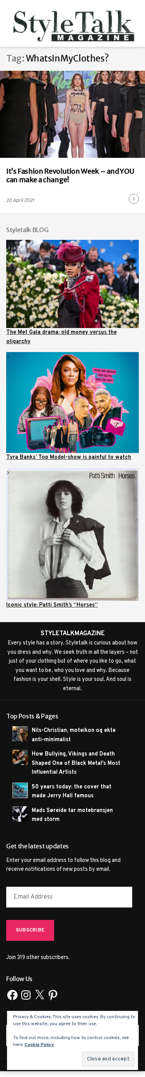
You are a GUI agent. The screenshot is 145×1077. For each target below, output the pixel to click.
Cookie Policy (39, 1045)
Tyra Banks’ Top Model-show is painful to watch (68, 457)
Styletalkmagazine (73, 634)
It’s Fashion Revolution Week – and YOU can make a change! (70, 176)
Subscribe (30, 930)
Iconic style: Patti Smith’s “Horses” (52, 605)
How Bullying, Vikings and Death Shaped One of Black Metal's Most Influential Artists (76, 763)
